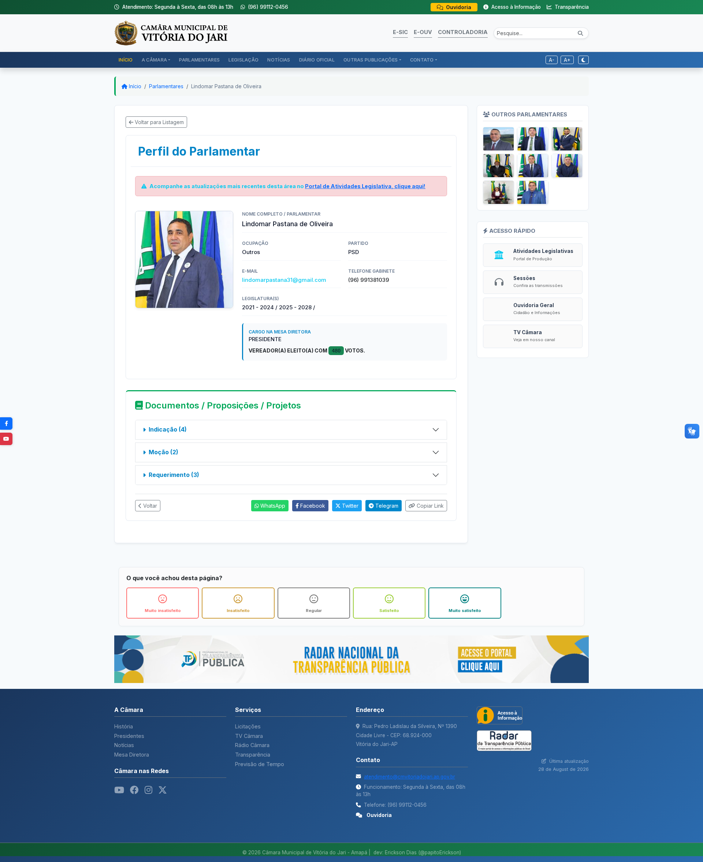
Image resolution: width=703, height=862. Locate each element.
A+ (567, 60)
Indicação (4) (168, 429)
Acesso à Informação (515, 7)
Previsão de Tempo (259, 764)
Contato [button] (422, 60)
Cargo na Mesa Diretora (280, 332)
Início (126, 60)
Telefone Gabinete (371, 271)
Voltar (149, 506)
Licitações (248, 726)
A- (551, 60)
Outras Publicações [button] (370, 60)
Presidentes (129, 736)
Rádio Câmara (252, 745)
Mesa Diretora (131, 754)
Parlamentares (199, 60)
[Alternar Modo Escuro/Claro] (583, 60)
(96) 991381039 (368, 279)
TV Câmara (249, 736)
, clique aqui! (365, 186)
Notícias (278, 60)
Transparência (571, 7)
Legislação (243, 60)
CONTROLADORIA (463, 32)
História (123, 726)
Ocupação (255, 243)
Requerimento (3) (174, 474)
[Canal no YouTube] (119, 790)
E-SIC (400, 32)
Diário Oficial (317, 60)
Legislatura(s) (260, 298)
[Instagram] (148, 790)
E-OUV (423, 32)
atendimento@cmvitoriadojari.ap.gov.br (409, 777)
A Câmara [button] (154, 60)
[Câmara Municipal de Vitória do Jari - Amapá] (171, 32)
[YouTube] (6, 439)
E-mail (250, 271)
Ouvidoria (458, 7)
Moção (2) (163, 452)
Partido (358, 243)
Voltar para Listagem (158, 122)
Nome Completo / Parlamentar (281, 214)
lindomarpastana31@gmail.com (284, 279)
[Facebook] (6, 423)
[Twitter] (162, 790)
